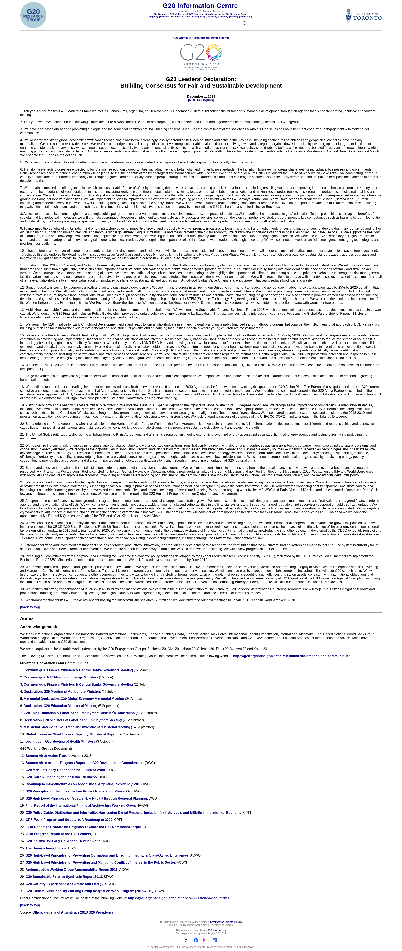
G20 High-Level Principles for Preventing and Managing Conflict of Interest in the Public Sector (100, 862)
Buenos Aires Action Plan (46, 755)
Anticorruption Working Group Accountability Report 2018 (72, 869)
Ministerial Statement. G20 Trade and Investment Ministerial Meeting (77, 727)
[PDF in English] (201, 100)
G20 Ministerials (178, 14)
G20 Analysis (196, 14)
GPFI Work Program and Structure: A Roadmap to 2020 (69, 820)
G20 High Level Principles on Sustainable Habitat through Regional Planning (86, 798)
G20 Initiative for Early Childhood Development (63, 841)
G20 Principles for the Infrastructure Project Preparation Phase (75, 791)
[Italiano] (186, 16)
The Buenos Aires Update (46, 848)
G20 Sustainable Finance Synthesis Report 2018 (64, 877)
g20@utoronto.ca (216, 930)
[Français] (164, 16)
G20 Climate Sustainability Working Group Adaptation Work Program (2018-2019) (89, 891)
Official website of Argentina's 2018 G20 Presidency (73, 912)
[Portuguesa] (198, 16)
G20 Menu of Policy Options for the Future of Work (65, 770)
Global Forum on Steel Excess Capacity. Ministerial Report (72, 734)
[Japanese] (211, 16)
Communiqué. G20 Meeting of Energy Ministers (61, 677)
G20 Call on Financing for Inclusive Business (61, 777)
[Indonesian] (245, 16)
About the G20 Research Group (231, 14)
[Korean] (233, 16)
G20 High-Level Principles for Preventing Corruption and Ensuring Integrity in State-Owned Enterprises (107, 855)
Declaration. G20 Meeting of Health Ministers (60, 741)
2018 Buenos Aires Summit (211, 37)
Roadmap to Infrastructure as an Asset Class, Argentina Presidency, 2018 (84, 784)
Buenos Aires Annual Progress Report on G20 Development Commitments (85, 763)
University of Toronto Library (225, 922)
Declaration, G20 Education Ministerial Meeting (60, 706)
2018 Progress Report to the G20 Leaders (58, 834)
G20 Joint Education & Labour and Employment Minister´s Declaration (79, 713)
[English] (153, 16)
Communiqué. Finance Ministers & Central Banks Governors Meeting (78, 670)
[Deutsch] (175, 16)
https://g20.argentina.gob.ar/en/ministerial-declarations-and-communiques (291, 656)
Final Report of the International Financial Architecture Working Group (81, 805)
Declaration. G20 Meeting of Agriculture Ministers (62, 691)
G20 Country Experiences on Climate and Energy (64, 884)
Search (209, 14)
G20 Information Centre (200, 5)
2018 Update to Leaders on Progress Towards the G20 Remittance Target (83, 827)
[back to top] (30, 607)
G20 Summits (160, 14)
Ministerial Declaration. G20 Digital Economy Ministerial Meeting (74, 698)
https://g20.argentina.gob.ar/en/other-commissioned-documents (178, 898)
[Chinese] (223, 16)
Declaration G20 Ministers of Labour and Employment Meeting (73, 720)
